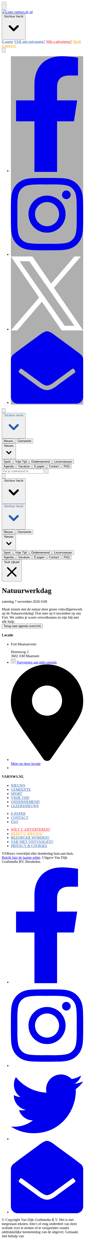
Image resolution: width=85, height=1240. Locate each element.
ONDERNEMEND (25, 802)
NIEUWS (18, 785)
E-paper (7, 42)
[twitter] (47, 329)
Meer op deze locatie (26, 764)
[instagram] (47, 254)
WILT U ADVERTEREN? (30, 829)
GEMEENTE (21, 789)
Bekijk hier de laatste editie (21, 857)
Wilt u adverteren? (59, 42)
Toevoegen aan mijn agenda (37, 662)
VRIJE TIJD (20, 798)
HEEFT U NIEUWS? (27, 833)
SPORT (16, 794)
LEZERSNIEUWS (25, 806)
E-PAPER (18, 813)
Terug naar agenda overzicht (22, 626)
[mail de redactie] (47, 402)
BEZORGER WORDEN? (30, 838)
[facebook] (47, 171)
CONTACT (19, 818)
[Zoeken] (46, 471)
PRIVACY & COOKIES (29, 846)
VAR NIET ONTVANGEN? (32, 842)
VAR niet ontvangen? (29, 42)
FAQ (14, 822)
